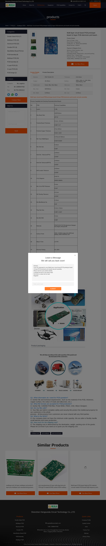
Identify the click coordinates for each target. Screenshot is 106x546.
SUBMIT (53, 289)
